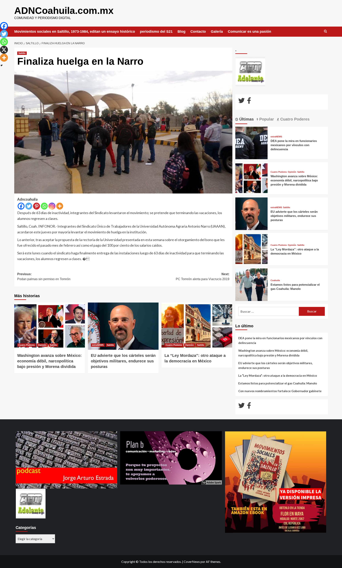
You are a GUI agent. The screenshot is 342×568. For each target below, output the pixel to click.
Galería (217, 32)
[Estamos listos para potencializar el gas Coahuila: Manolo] (251, 284)
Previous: (43, 276)
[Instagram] (51, 206)
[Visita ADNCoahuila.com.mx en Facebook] (249, 101)
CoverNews (192, 561)
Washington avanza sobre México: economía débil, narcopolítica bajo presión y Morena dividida (49, 361)
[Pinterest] (36, 206)
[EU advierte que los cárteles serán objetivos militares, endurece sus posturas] (123, 326)
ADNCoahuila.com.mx (64, 10)
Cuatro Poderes (26, 345)
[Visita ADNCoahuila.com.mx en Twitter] (241, 101)
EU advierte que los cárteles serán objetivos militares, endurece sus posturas (123, 361)
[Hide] (1, 65)
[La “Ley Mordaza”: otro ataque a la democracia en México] (197, 326)
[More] (59, 206)
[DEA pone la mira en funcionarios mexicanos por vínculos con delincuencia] (251, 142)
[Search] (325, 31)
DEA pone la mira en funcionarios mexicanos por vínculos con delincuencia (294, 145)
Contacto (198, 32)
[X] (4, 50)
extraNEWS (98, 345)
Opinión (42, 345)
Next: (202, 276)
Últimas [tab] (246, 119)
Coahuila (275, 280)
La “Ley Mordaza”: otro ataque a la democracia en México (277, 375)
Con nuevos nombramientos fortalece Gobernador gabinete (280, 391)
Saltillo (22, 53)
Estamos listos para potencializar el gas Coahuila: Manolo (277, 383)
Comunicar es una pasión (249, 32)
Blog (181, 32)
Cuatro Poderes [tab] (294, 119)
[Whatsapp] (44, 206)
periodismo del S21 (156, 32)
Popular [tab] (266, 119)
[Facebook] (21, 206)
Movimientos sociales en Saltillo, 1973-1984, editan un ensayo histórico (74, 32)
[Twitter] (28, 206)
